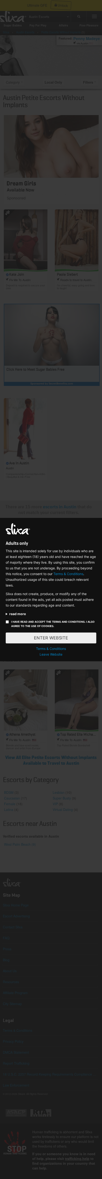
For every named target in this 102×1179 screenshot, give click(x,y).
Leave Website (51, 654)
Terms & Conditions (68, 574)
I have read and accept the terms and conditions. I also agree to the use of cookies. (53, 624)
